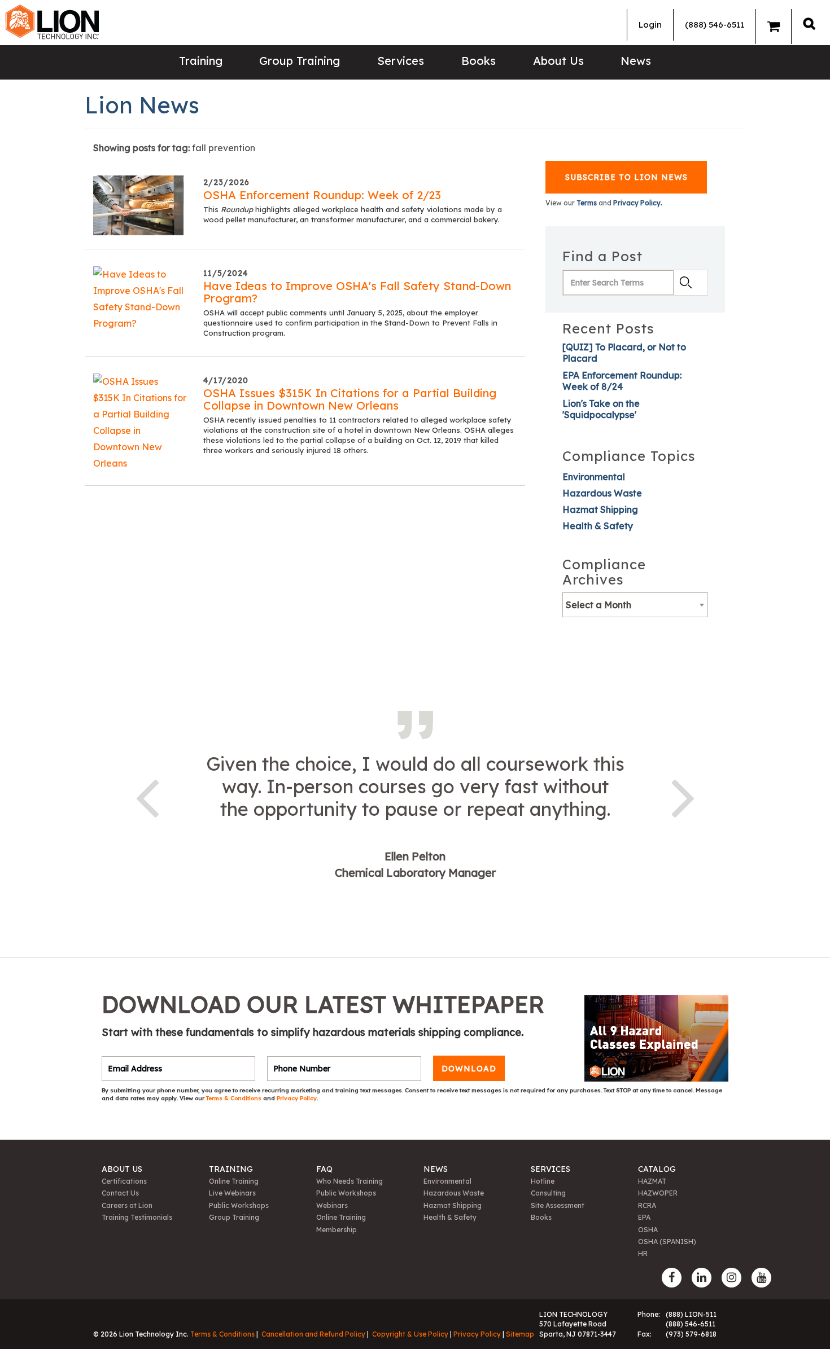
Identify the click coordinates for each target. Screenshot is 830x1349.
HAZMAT (652, 1181)
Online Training (234, 1181)
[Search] (809, 23)
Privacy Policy (297, 1098)
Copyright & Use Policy (410, 1334)
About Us (558, 61)
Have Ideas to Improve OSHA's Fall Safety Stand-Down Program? (357, 292)
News (636, 61)
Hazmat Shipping (600, 509)
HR (643, 1253)
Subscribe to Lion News (626, 177)
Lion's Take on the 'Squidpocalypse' (601, 409)
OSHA (648, 1229)
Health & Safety (597, 525)
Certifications (124, 1181)
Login (650, 24)
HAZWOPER (658, 1193)
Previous (147, 796)
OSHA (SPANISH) (667, 1241)
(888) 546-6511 (714, 24)
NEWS (435, 1169)
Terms (586, 203)
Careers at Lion (127, 1205)
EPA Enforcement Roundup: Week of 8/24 (622, 381)
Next (683, 796)
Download (469, 1069)
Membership (336, 1229)
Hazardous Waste (602, 493)
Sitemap (520, 1334)
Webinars (332, 1205)
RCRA (647, 1205)
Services (400, 61)
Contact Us (120, 1193)
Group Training (299, 61)
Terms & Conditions (234, 1098)
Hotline (542, 1181)
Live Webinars (232, 1193)
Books (478, 61)
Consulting (548, 1193)
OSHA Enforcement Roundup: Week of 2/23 (322, 195)
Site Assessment (557, 1205)
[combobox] (635, 604)
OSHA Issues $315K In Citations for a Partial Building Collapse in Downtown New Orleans (349, 399)
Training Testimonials (137, 1217)
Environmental (593, 476)
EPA (644, 1217)
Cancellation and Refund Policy (313, 1334)
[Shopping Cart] (773, 26)
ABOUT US (122, 1169)
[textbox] (635, 605)
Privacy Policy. (637, 203)
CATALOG (657, 1169)
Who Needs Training (349, 1181)
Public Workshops (239, 1205)
